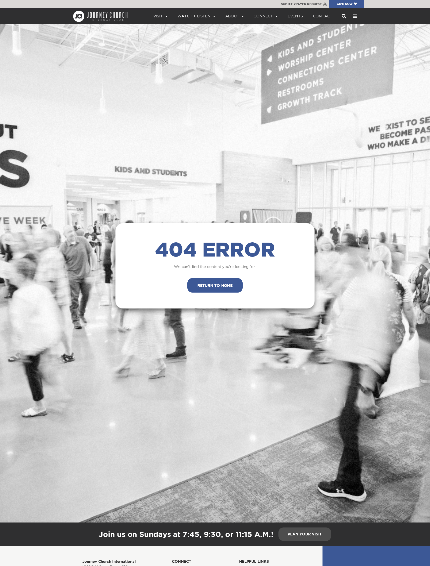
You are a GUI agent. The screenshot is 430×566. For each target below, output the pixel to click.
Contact (322, 16)
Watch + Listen (194, 16)
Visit (158, 16)
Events (295, 16)
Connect (263, 16)
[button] (344, 16)
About (232, 16)
